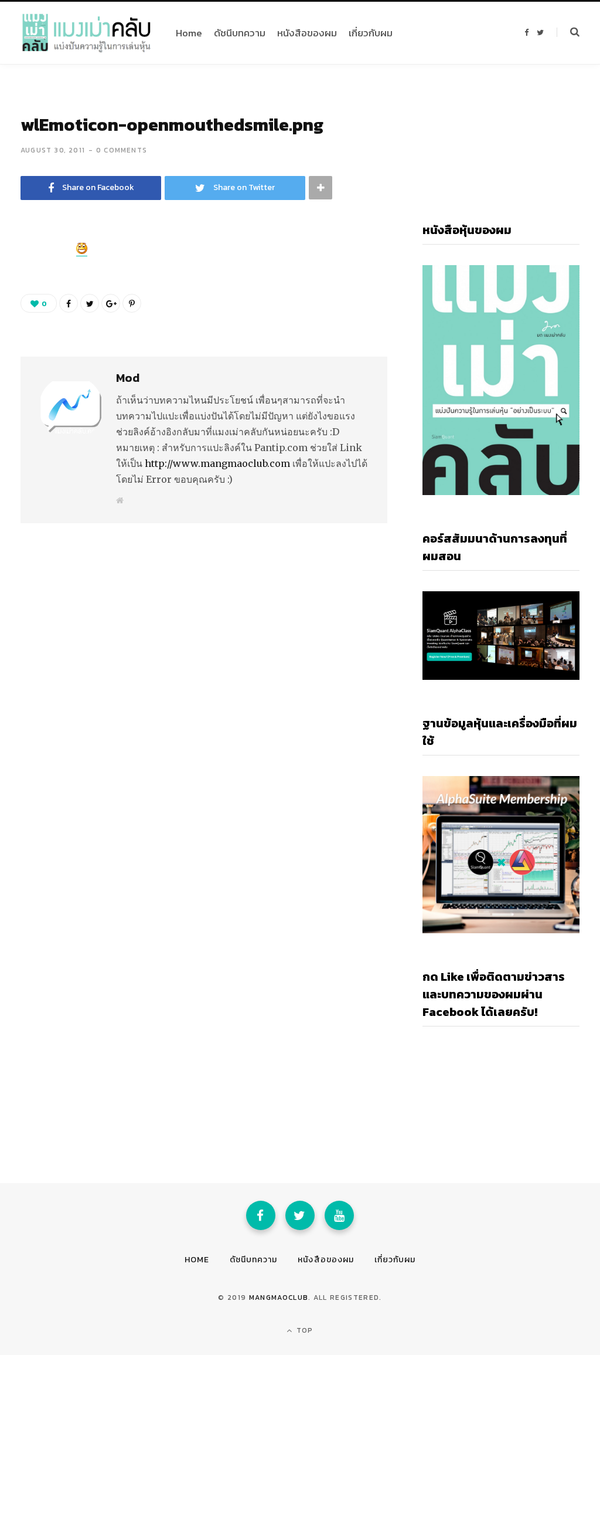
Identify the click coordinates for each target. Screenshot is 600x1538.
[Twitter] (300, 1215)
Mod (127, 378)
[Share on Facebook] (33, 285)
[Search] (568, 32)
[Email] (33, 348)
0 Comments (121, 150)
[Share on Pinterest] (131, 303)
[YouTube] (339, 1215)
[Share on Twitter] (33, 316)
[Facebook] (260, 1215)
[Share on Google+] (110, 303)
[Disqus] (204, 667)
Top (303, 1330)
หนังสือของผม (326, 1260)
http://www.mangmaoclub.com (217, 463)
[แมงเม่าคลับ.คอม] (86, 33)
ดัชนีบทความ (253, 1260)
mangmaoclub (279, 1297)
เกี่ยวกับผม (394, 1260)
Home (197, 1260)
